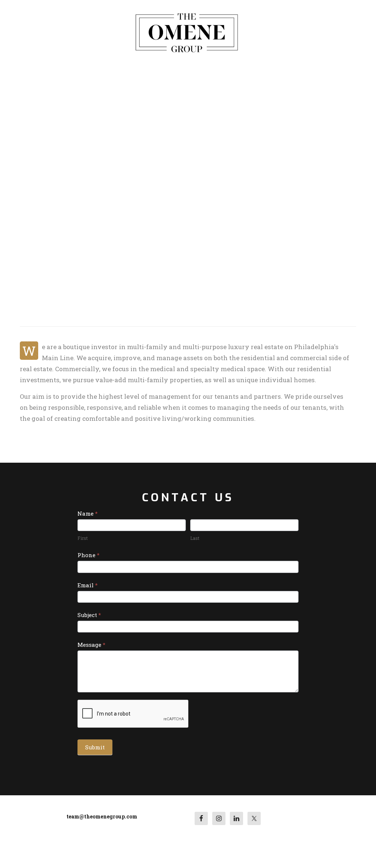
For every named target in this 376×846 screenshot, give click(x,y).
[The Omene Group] (186, 31)
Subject (89, 615)
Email (87, 585)
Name (87, 513)
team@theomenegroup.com (101, 816)
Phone (88, 555)
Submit (95, 747)
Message (91, 644)
